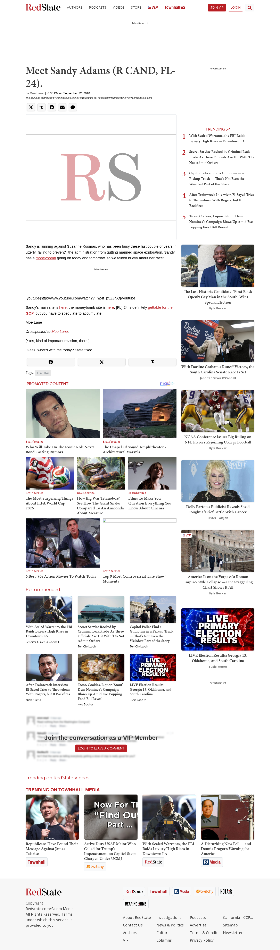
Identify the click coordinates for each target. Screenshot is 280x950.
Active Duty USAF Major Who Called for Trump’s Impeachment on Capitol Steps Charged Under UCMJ (110, 851)
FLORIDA (43, 373)
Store (136, 7)
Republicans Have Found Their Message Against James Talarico (52, 848)
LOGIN (236, 7)
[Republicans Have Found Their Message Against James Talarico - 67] (52, 817)
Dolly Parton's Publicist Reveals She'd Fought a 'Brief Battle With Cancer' (218, 509)
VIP (126, 940)
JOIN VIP (217, 7)
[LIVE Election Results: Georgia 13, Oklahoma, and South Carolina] (153, 667)
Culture (163, 932)
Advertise (198, 925)
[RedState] (43, 7)
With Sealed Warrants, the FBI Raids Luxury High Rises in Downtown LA (49, 631)
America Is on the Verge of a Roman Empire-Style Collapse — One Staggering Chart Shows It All (218, 582)
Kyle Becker (85, 704)
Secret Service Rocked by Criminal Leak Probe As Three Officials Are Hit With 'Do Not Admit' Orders (101, 633)
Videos (118, 7)
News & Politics (170, 925)
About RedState (137, 917)
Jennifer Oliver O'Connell (42, 642)
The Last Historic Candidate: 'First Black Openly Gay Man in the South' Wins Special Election (218, 297)
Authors (74, 7)
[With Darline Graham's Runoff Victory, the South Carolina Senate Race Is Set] (217, 340)
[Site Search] (249, 7)
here (63, 307)
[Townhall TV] (174, 7)
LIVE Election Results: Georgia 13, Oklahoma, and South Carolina (150, 689)
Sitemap (230, 925)
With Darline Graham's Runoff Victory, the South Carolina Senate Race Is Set (217, 369)
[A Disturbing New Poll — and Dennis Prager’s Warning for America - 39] (227, 817)
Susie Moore (138, 700)
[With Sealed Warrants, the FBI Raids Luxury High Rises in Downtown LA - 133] (169, 817)
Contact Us (133, 925)
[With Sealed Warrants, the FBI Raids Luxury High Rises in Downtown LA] (49, 609)
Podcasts (97, 7)
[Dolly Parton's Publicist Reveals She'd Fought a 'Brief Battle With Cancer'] (217, 480)
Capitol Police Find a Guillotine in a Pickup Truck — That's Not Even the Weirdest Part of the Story (151, 633)
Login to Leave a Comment (101, 748)
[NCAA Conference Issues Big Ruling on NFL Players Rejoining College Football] (217, 410)
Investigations (168, 917)
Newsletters (234, 932)
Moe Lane (36, 93)
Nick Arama (33, 700)
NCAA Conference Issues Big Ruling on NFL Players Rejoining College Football (217, 439)
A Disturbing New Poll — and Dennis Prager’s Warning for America (226, 848)
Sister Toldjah (218, 518)
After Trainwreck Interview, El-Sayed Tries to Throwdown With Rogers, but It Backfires (48, 689)
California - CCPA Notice (238, 917)
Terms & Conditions (205, 932)
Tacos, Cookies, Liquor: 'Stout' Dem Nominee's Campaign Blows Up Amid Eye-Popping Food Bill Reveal (100, 691)
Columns (164, 940)
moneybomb (46, 258)
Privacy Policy (202, 940)
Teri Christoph (87, 646)
